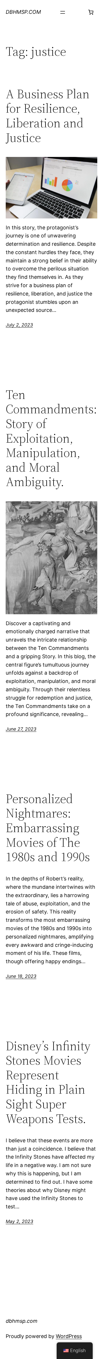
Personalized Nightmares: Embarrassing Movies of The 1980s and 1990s (48, 828)
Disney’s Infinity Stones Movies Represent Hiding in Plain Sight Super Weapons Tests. (48, 1082)
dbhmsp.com (23, 12)
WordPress (69, 1336)
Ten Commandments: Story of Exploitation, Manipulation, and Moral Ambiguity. (51, 438)
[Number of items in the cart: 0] (90, 12)
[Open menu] (62, 12)
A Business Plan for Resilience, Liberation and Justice (48, 116)
